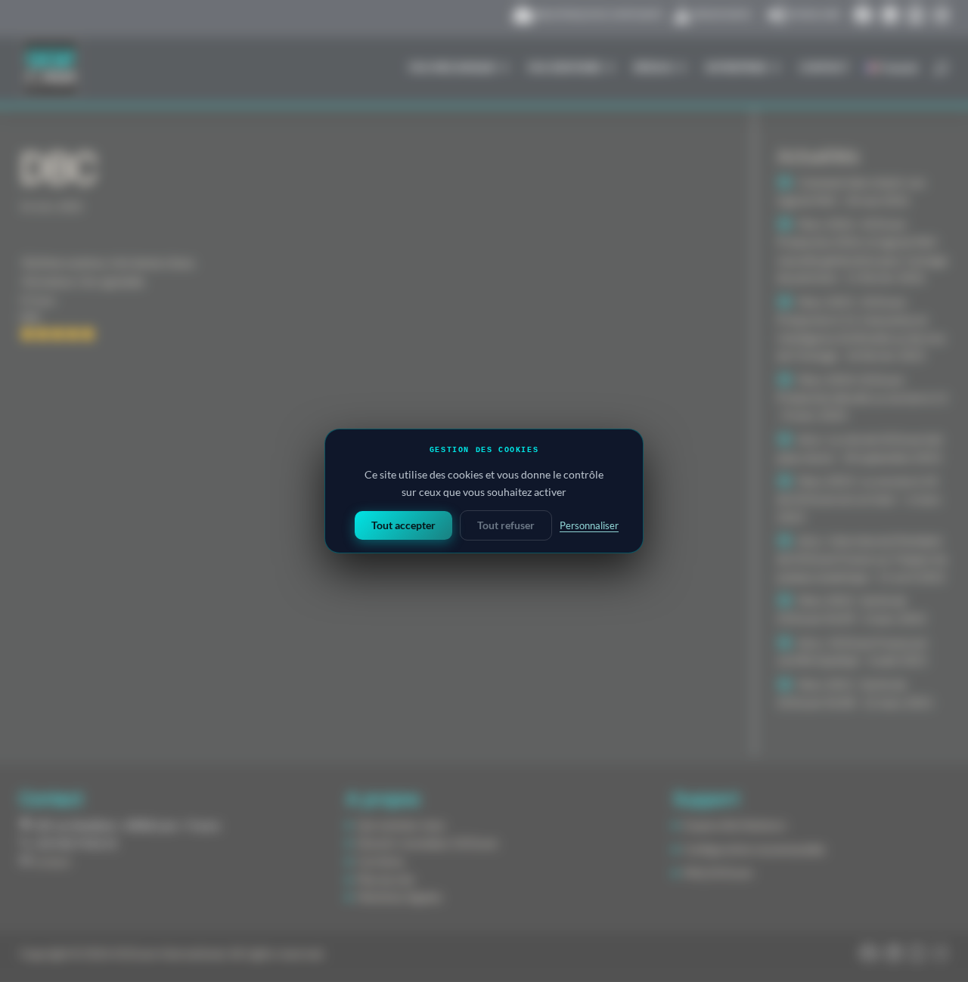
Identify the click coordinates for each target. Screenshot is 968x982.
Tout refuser (506, 525)
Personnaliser (589, 525)
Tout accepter (403, 525)
